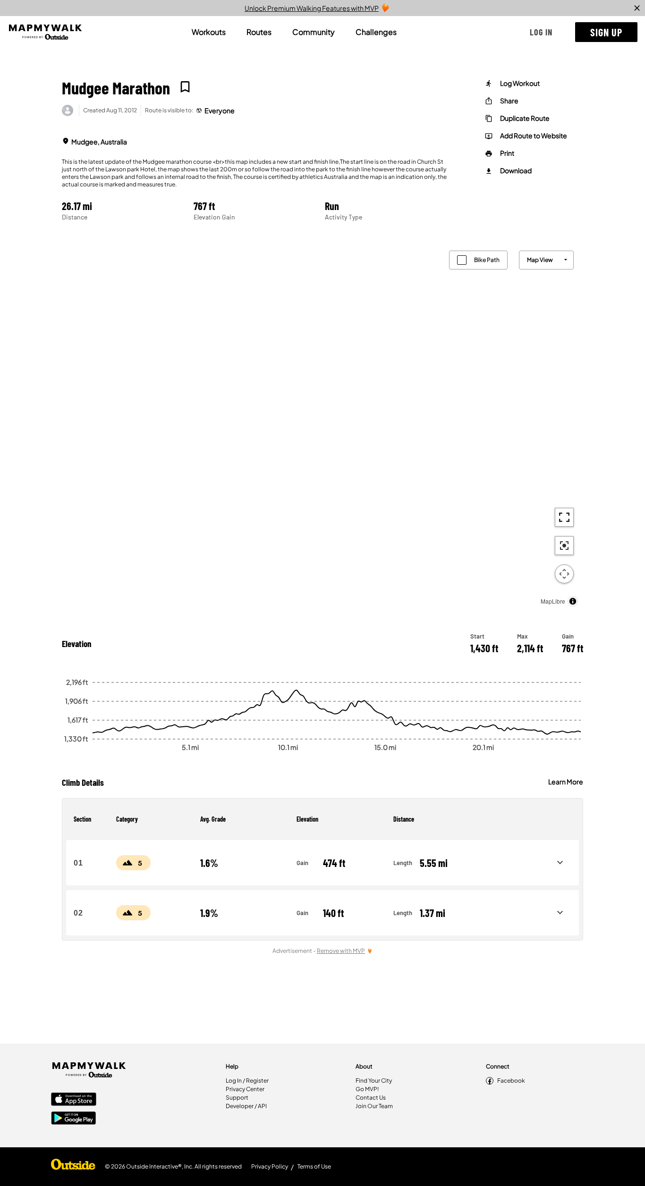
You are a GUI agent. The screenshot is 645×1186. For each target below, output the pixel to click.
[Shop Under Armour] (73, 1167)
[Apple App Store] (73, 1100)
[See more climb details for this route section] (560, 862)
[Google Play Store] (73, 1119)
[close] (637, 8)
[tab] (208, 32)
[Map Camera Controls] (564, 573)
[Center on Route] (564, 545)
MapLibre (553, 601)
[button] (541, 32)
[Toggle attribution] (572, 601)
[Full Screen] (564, 517)
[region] (322, 426)
